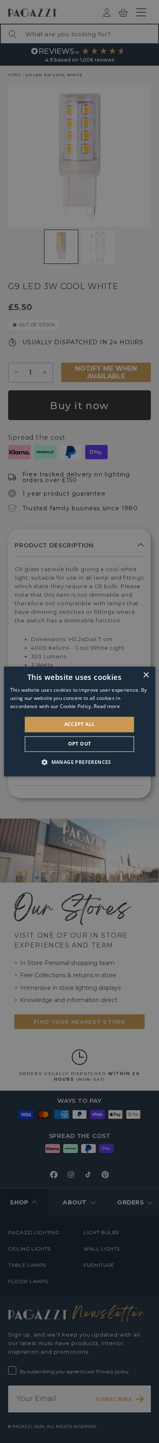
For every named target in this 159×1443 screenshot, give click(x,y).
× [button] (146, 675)
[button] (79, 762)
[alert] (79, 721)
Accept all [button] (79, 724)
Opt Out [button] (79, 744)
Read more (107, 706)
